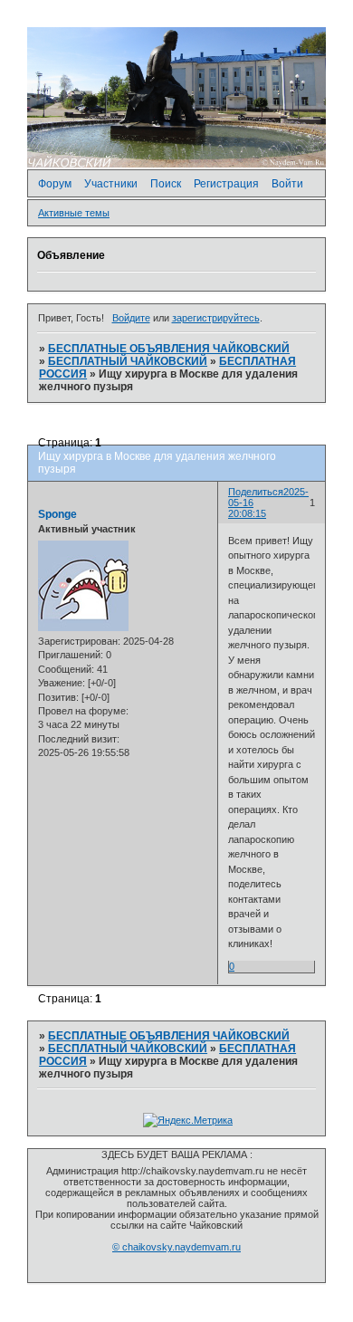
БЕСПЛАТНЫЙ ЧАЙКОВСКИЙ (127, 361)
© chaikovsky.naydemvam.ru (176, 1246)
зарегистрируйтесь (216, 317)
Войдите (131, 317)
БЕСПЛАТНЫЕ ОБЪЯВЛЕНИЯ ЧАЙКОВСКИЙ (169, 348)
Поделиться (255, 491)
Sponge (57, 514)
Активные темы (74, 212)
